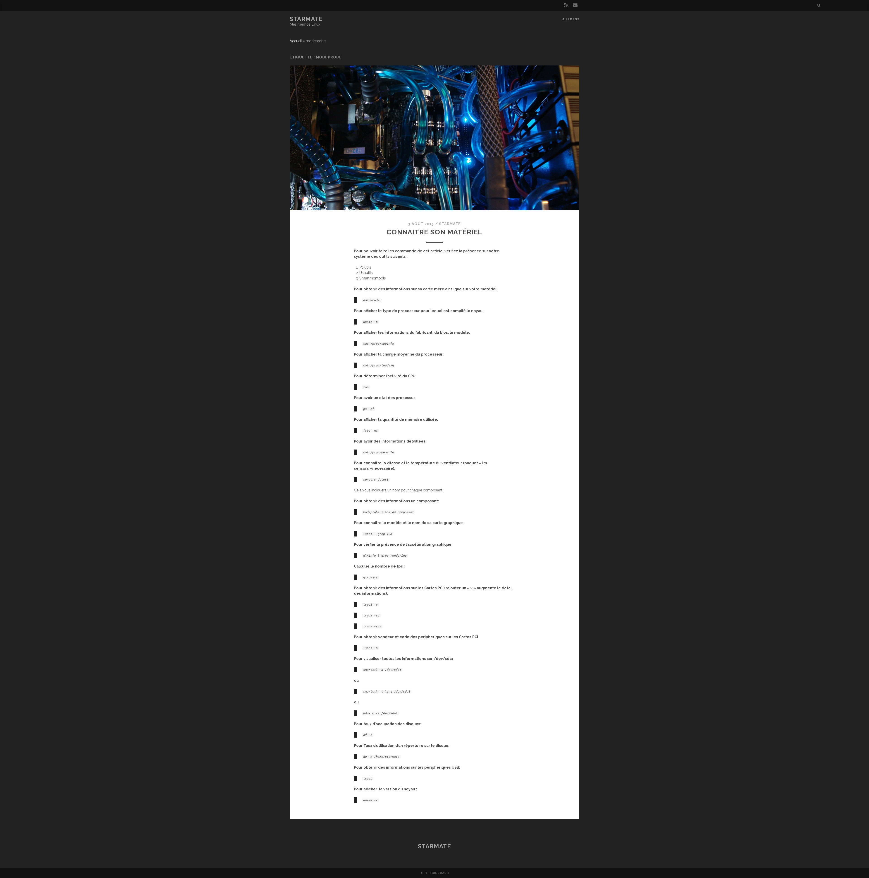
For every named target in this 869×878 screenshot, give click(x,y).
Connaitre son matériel (434, 232)
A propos (570, 19)
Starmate (306, 19)
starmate (450, 224)
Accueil (296, 41)
